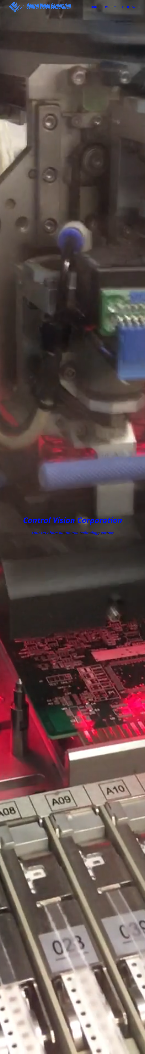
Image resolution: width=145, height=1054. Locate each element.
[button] (122, 7)
